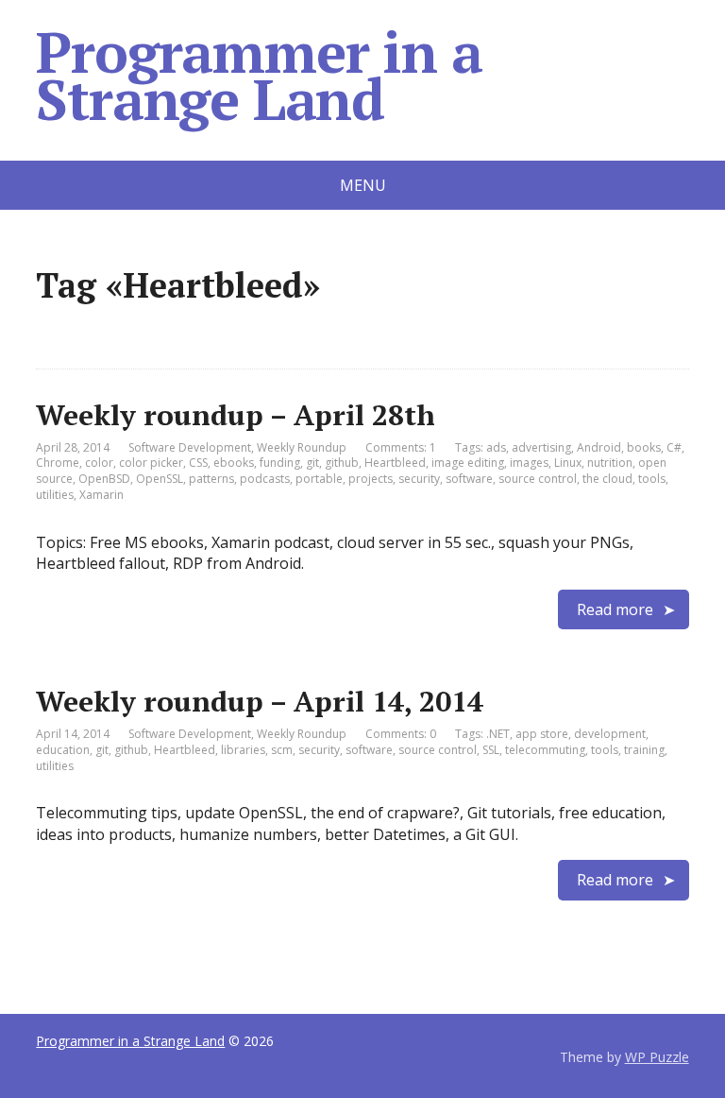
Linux (568, 463)
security (419, 479)
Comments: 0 (400, 734)
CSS (198, 463)
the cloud (607, 479)
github (342, 463)
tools (652, 479)
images (529, 463)
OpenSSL (159, 479)
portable (319, 479)
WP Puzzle (657, 1057)
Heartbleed (395, 463)
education (63, 750)
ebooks (233, 463)
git (312, 463)
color (99, 463)
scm (282, 750)
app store (541, 734)
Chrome (57, 463)
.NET (498, 734)
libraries (243, 750)
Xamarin (101, 495)
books (644, 447)
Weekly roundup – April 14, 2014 (259, 701)
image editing (467, 463)
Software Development (189, 447)
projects (370, 479)
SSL (490, 750)
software (469, 479)
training (644, 750)
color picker (151, 463)
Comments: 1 (400, 447)
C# (674, 447)
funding (280, 463)
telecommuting (545, 750)
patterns (211, 479)
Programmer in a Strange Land (258, 75)
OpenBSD (104, 479)
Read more (615, 609)
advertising (541, 447)
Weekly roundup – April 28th (235, 415)
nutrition (609, 463)
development (610, 734)
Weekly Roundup (301, 447)
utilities (55, 495)
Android (599, 447)
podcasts (265, 479)
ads (496, 447)
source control (537, 479)
